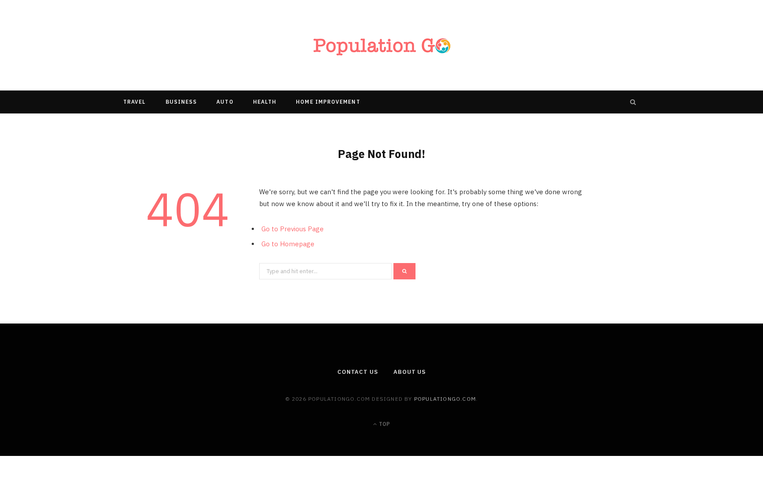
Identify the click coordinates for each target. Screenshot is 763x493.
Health (264, 101)
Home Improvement (328, 101)
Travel (134, 101)
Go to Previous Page (292, 229)
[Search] (633, 101)
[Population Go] (381, 45)
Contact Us (357, 372)
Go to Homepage (287, 244)
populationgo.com (445, 398)
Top (384, 424)
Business (181, 101)
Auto (224, 101)
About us (409, 372)
